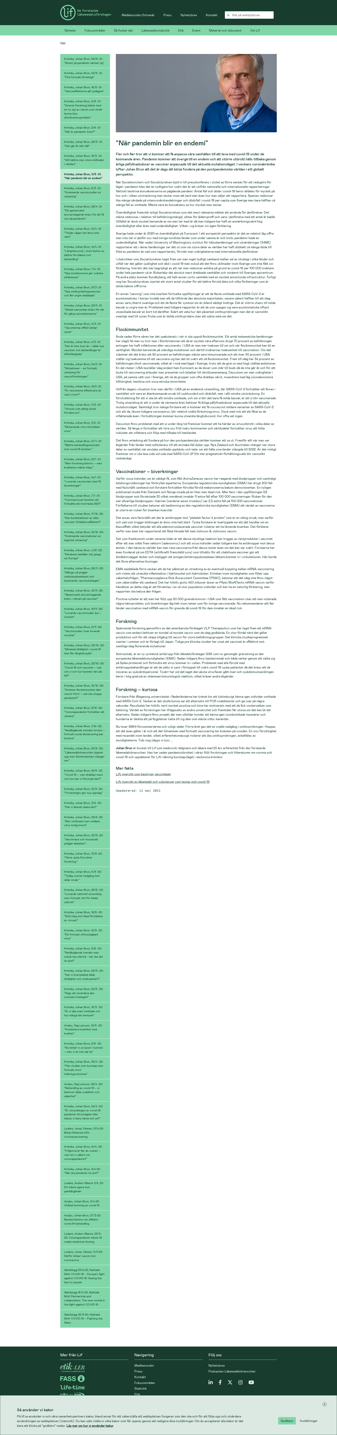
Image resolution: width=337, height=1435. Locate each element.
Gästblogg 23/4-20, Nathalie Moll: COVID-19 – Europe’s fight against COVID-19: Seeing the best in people (84, 1276)
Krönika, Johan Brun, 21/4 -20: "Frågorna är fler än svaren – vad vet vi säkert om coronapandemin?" (83, 1152)
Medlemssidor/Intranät (138, 15)
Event (196, 30)
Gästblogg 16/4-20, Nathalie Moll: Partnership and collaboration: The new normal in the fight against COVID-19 (84, 1298)
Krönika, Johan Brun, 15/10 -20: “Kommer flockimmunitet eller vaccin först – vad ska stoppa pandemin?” (84, 691)
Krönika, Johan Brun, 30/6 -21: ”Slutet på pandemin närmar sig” (84, 60)
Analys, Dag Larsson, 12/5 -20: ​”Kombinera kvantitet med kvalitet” (83, 1029)
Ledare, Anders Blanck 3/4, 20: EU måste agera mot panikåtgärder (84, 1187)
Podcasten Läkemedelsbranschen (231, 1371)
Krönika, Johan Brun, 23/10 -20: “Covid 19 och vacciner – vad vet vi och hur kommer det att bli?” (84, 669)
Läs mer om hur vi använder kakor (90, 1425)
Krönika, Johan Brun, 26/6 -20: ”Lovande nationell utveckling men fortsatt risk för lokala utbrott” (83, 895)
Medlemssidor (144, 1365)
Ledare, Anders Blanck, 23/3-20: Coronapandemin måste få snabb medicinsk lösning (83, 1237)
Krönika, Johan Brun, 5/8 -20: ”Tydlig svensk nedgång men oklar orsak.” (83, 875)
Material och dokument (225, 30)
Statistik (140, 1388)
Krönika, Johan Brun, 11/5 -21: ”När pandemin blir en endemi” (83, 176)
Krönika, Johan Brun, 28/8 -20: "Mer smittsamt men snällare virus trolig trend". (83, 821)
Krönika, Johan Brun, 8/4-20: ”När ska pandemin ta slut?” (82, 1171)
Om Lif (255, 30)
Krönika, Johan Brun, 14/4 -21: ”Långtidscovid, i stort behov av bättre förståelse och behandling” (84, 253)
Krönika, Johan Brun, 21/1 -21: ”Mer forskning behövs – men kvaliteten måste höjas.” (83, 463)
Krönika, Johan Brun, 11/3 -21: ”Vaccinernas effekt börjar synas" (82, 328)
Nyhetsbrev (189, 15)
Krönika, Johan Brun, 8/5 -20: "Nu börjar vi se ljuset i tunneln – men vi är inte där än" (83, 1047)
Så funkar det (123, 30)
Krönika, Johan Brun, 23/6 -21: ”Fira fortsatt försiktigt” (83, 75)
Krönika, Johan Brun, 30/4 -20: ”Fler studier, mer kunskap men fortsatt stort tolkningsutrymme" (83, 1067)
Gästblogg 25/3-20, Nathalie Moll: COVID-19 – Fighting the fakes (83, 1318)
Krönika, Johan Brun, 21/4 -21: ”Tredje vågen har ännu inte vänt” (83, 232)
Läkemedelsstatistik (155, 30)
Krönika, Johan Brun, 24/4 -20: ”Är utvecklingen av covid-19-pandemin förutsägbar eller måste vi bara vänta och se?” (83, 1112)
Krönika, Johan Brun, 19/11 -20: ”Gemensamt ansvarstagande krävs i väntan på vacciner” (83, 594)
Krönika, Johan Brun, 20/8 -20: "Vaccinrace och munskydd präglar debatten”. (83, 839)
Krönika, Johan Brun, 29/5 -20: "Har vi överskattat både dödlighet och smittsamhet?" (83, 974)
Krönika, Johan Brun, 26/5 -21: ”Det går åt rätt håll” (83, 143)
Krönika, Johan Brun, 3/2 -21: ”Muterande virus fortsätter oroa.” (82, 427)
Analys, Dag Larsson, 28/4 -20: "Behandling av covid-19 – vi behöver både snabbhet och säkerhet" (83, 1090)
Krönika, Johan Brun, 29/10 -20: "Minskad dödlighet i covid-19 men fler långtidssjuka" (84, 649)
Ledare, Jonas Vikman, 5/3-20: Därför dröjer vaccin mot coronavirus (83, 1256)
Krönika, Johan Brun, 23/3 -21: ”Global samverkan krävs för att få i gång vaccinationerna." (84, 309)
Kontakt (211, 15)
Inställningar (308, 1421)
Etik (181, 30)
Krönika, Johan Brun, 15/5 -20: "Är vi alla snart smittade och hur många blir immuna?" (83, 1011)
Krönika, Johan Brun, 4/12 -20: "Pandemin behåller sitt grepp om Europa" (83, 554)
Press (167, 15)
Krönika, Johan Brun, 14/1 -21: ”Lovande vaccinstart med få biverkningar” (82, 481)
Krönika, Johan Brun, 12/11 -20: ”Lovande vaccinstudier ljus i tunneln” (83, 613)
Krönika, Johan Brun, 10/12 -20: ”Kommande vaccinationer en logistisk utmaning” (84, 536)
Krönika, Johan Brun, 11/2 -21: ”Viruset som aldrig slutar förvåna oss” (82, 408)
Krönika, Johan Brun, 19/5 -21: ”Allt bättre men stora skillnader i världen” (84, 160)
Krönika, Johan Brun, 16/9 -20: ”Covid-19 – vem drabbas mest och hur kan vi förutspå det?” (83, 774)
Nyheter (70, 30)
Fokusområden (95, 30)
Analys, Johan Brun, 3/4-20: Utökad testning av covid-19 (81, 1203)
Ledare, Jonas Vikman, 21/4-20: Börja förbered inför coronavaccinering (84, 1132)
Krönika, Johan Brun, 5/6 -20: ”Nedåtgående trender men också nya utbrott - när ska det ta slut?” (83, 954)
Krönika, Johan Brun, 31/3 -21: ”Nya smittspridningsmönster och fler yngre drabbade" (83, 291)
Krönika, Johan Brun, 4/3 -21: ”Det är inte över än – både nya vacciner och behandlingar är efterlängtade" (84, 348)
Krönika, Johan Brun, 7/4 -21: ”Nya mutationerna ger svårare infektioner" (83, 273)
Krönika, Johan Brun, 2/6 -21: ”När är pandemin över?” (82, 129)
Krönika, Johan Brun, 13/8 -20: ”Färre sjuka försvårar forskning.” (83, 857)
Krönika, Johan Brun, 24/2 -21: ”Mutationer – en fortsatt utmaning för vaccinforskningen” (83, 370)
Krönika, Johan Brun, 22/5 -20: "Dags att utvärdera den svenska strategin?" (83, 993)
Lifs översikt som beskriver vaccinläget (143, 774)
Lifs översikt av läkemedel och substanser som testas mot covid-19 (162, 781)
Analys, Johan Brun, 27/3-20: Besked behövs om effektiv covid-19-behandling (82, 1219)
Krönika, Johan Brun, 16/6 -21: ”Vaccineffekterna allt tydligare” (84, 89)
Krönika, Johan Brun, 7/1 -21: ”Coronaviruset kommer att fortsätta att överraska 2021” (82, 499)
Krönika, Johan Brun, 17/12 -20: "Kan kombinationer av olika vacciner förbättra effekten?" (83, 518)
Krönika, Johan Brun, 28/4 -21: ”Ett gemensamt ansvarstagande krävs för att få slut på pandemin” (84, 212)
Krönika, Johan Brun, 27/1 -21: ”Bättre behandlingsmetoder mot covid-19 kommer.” (83, 445)
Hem (63, 42)
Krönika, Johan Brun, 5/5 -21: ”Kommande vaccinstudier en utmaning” (82, 192)
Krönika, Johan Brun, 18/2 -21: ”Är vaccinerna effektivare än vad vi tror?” (83, 390)
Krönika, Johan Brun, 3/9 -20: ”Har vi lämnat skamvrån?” (83, 805)
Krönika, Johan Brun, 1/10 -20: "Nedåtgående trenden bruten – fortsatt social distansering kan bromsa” (84, 732)
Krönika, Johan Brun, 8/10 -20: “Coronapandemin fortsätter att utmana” (84, 712)
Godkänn (287, 1421)
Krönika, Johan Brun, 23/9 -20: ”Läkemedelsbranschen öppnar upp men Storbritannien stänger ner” (84, 754)
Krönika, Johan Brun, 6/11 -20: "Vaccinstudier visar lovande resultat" (83, 631)
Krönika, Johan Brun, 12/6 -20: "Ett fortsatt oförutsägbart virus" (83, 934)
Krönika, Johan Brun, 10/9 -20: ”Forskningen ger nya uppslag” (83, 791)
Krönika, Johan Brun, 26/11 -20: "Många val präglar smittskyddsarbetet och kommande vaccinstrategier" (84, 574)
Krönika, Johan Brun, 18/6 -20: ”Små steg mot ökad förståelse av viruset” (83, 916)
